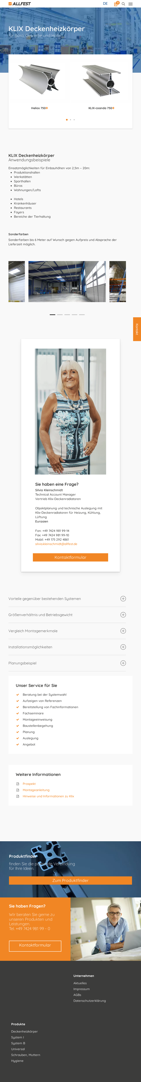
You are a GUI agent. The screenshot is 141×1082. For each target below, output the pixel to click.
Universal (18, 1049)
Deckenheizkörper (24, 1031)
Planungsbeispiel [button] (22, 663)
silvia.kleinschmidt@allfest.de (56, 544)
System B (18, 1043)
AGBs (77, 995)
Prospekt (29, 784)
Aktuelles (80, 983)
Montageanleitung (36, 790)
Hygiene (17, 1061)
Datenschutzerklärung (89, 1001)
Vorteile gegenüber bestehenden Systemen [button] (44, 598)
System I (17, 1037)
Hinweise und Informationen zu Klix (48, 796)
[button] (67, 119)
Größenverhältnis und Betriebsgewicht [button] (40, 614)
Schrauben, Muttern (25, 1055)
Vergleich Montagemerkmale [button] (32, 631)
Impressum (81, 989)
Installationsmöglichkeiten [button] (30, 647)
